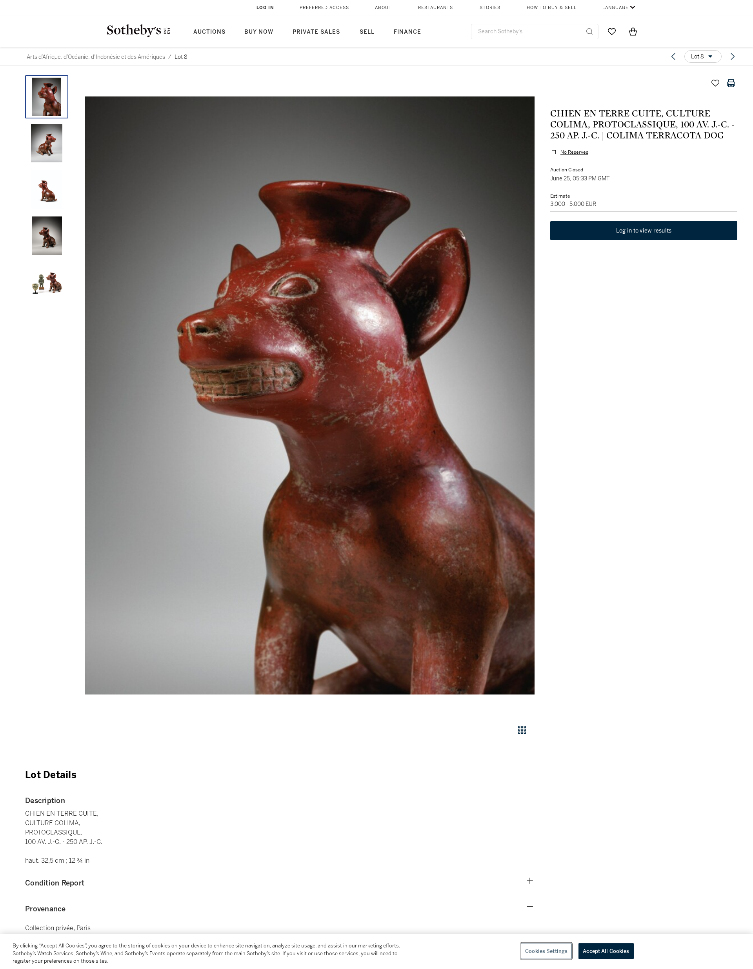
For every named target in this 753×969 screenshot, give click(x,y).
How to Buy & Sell (552, 7)
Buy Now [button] (258, 32)
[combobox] (534, 31)
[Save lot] (715, 83)
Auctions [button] (209, 32)
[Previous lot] (673, 56)
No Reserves (574, 152)
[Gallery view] (522, 730)
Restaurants (435, 7)
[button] (310, 395)
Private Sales (316, 32)
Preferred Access (324, 7)
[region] (376, 951)
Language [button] (615, 7)
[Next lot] (732, 56)
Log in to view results (644, 230)
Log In (265, 7)
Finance (407, 32)
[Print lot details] (731, 83)
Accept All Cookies (606, 950)
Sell (367, 32)
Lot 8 (181, 56)
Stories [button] (490, 7)
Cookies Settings (546, 950)
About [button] (383, 7)
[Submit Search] (589, 31)
